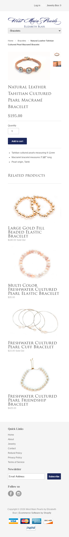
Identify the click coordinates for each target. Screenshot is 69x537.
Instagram (19, 493)
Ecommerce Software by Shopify (35, 513)
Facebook (11, 493)
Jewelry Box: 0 (54, 5)
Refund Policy (15, 453)
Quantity (12, 125)
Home (11, 435)
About (11, 439)
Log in (37, 5)
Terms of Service (16, 462)
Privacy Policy (15, 457)
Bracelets (22, 41)
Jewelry (12, 444)
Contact (12, 448)
